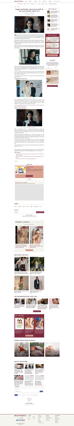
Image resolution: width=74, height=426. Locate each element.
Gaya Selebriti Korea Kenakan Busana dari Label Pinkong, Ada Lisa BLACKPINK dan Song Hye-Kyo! (29, 154)
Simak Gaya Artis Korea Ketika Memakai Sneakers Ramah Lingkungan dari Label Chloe (30, 157)
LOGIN (54, 1)
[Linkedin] (22, 420)
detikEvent (39, 421)
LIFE (39, 1)
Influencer (24, 3)
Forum (39, 419)
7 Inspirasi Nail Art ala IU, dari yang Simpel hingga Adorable (26, 158)
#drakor (31, 206)
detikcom (56, 416)
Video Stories (32, 3)
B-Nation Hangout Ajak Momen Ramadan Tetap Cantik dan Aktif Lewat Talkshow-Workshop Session (54, 79)
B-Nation (29, 419)
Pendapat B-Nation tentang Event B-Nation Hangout (54, 71)
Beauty (29, 416)
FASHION (35, 1)
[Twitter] (19, 420)
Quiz (28, 3)
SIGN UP (57, 1)
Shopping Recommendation (53, 3)
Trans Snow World (40, 422)
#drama (24, 206)
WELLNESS (44, 1)
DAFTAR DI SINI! (39, 150)
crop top (35, 131)
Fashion (18, 6)
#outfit (16, 206)
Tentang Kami (48, 416)
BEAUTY (30, 1)
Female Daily (56, 421)
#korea (28, 206)
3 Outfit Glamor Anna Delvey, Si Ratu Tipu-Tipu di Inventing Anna (25, 183)
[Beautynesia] (19, 1)
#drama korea (36, 206)
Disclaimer (47, 419)
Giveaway (55, 67)
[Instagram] (20, 420)
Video (39, 3)
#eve (40, 206)
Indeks (46, 3)
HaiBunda (56, 420)
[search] (59, 1)
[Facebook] (17, 420)
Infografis (42, 3)
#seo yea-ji (19, 206)
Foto (36, 3)
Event (48, 67)
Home (15, 6)
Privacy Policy (48, 420)
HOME (26, 1)
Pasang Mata (39, 416)
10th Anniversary (19, 3)
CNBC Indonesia (57, 419)
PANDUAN (29, 179)
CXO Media (56, 422)
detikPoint (39, 420)
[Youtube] (24, 420)
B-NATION (50, 1)
